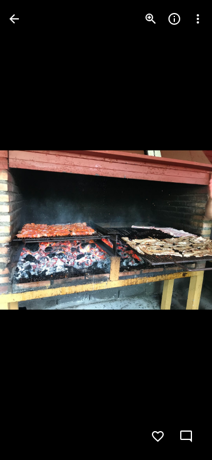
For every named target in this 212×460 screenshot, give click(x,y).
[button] (32, 230)
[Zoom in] (151, 19)
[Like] (158, 436)
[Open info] (174, 19)
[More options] (198, 19)
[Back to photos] (14, 19)
